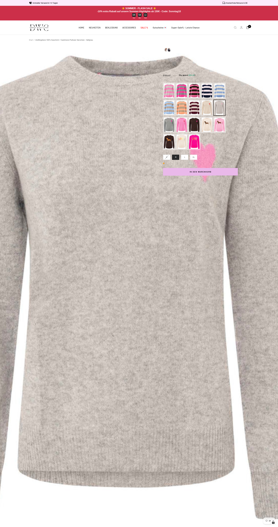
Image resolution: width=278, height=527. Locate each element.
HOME (81, 27)
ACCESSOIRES (129, 27)
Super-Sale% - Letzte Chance (185, 27)
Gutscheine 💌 (160, 27)
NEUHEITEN (94, 27)
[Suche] (235, 27)
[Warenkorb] (247, 27)
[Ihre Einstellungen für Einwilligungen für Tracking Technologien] (273, 522)
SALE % (144, 27)
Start (31, 40)
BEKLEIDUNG (111, 27)
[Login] (241, 27)
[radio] (169, 91)
